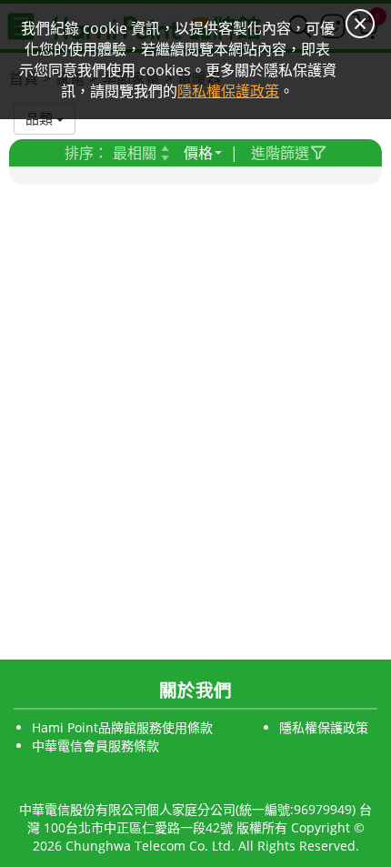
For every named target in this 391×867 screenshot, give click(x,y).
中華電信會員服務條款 (95, 745)
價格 (198, 153)
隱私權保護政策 (323, 727)
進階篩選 (280, 153)
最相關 (134, 153)
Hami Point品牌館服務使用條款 (122, 727)
